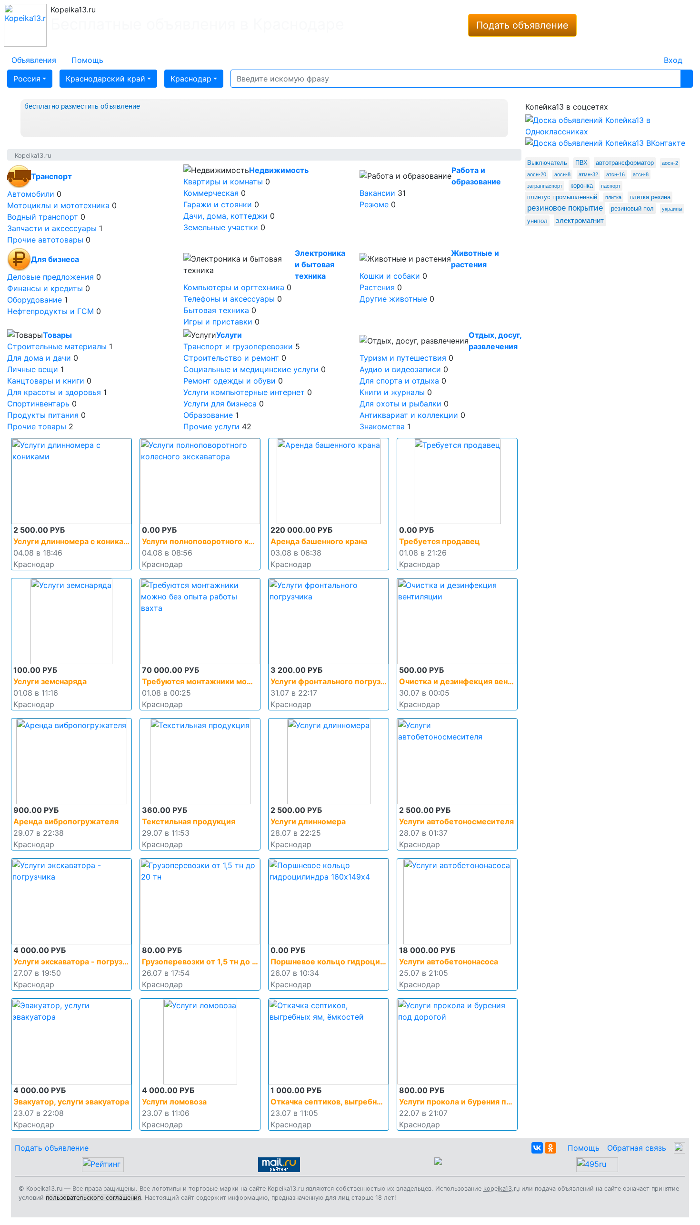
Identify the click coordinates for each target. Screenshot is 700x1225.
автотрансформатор (625, 162)
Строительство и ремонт (231, 358)
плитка (613, 197)
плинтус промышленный (562, 197)
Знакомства (382, 426)
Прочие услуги (211, 426)
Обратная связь (636, 1148)
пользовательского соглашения (93, 1197)
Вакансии (377, 193)
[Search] (686, 79)
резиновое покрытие (565, 208)
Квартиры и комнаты (223, 181)
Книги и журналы (392, 392)
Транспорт (51, 176)
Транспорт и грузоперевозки (238, 346)
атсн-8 (641, 174)
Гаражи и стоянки (217, 204)
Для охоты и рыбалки (400, 403)
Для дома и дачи (39, 358)
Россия (26, 78)
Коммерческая (211, 193)
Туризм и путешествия (403, 358)
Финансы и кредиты (45, 288)
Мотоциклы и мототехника (58, 205)
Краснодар (190, 78)
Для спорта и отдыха (399, 380)
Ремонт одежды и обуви (229, 380)
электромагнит (580, 220)
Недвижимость (279, 170)
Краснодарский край (105, 78)
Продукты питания (43, 415)
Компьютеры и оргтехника (233, 287)
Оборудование (34, 299)
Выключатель (547, 162)
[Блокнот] (648, 54)
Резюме (374, 204)
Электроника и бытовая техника (320, 264)
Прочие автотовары (45, 239)
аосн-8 (562, 174)
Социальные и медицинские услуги (251, 369)
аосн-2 (670, 163)
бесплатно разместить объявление (82, 106)
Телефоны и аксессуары (229, 299)
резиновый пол (632, 208)
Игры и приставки (217, 321)
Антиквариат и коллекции (409, 415)
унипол (537, 220)
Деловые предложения (50, 277)
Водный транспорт (42, 217)
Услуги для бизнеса (220, 403)
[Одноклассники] (550, 1148)
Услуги (229, 335)
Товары (57, 335)
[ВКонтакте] (537, 1148)
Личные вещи (32, 369)
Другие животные (393, 299)
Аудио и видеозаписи (400, 369)
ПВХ (581, 162)
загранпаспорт (544, 186)
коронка (581, 185)
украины (672, 209)
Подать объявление (522, 25)
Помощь (584, 1148)
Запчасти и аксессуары (52, 228)
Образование (208, 415)
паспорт (610, 186)
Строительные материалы (57, 346)
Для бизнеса (55, 259)
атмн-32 (588, 174)
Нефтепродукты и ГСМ (50, 311)
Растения (377, 287)
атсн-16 (615, 174)
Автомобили (30, 194)
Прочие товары (36, 426)
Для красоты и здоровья (54, 392)
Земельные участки (220, 227)
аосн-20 (536, 174)
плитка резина (650, 197)
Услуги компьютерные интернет (244, 392)
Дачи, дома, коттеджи (225, 216)
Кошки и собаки (390, 276)
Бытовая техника (216, 310)
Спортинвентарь (38, 403)
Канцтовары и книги (45, 380)
